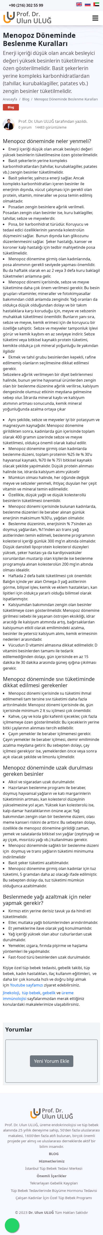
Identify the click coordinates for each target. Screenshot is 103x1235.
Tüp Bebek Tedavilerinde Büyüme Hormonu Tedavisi (53, 1190)
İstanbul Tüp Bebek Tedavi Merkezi (53, 1168)
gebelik (49, 992)
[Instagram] (72, 4)
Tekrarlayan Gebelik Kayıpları (53, 1183)
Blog (25, 99)
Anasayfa (10, 99)
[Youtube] (54, 4)
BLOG (54, 1153)
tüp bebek (31, 992)
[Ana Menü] (95, 18)
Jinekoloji (11, 992)
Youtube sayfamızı (26, 985)
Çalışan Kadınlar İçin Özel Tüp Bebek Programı (53, 1197)
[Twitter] (60, 4)
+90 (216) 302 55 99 (26, 5)
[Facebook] (66, 4)
